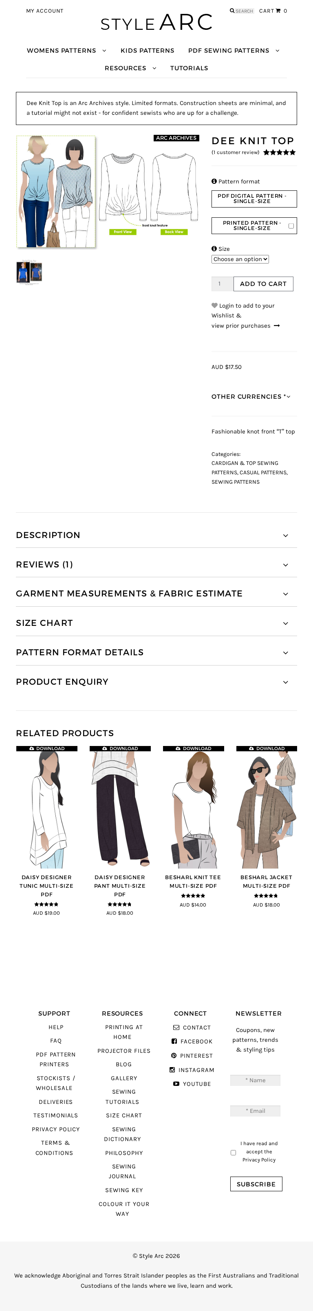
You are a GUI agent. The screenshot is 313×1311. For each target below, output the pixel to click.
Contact (197, 1027)
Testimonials (55, 1115)
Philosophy (124, 1153)
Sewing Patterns (236, 482)
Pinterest (196, 1055)
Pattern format (236, 181)
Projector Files (124, 1050)
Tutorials (189, 68)
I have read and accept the (259, 1151)
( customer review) (236, 152)
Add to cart (263, 284)
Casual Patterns (263, 472)
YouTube (197, 1084)
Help (56, 1027)
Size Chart (124, 1115)
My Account (45, 11)
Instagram (196, 1070)
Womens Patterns (61, 50)
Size (221, 249)
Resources (125, 68)
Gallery (124, 1078)
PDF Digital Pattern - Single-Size (252, 198)
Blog (124, 1064)
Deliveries (56, 1102)
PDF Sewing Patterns (228, 50)
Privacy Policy (56, 1129)
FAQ (56, 1040)
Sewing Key (124, 1190)
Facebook (196, 1041)
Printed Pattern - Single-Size (252, 225)
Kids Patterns (147, 50)
